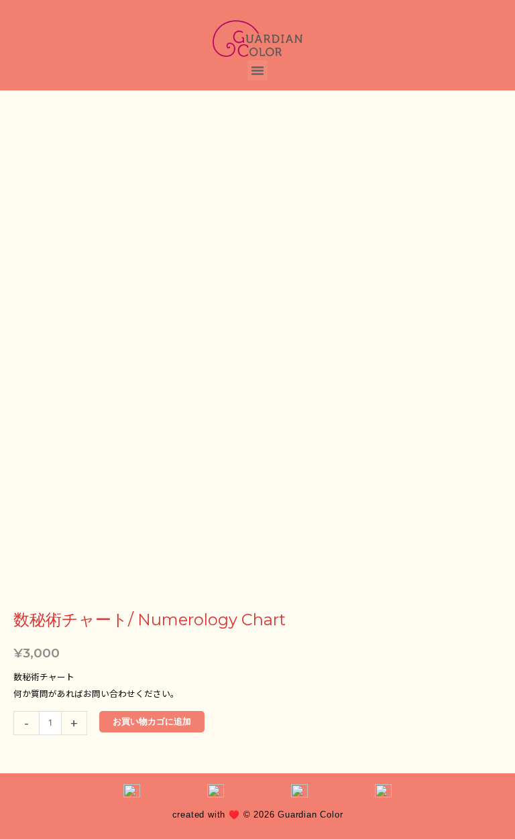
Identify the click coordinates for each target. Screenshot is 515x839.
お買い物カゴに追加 (152, 721)
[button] (257, 70)
